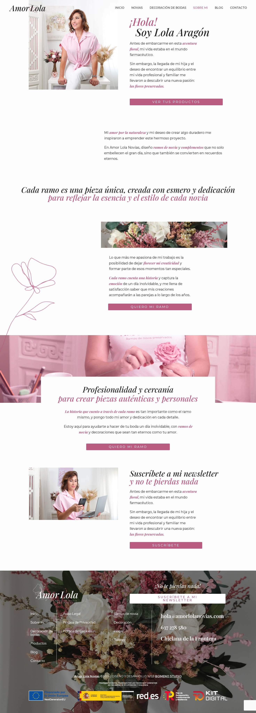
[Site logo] (27, 8)
